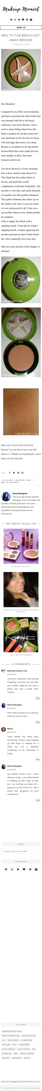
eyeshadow (16, 1058)
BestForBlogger (35, 1088)
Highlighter (24, 1045)
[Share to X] (14, 473)
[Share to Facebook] (9, 473)
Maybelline (6, 1054)
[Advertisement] (21, 899)
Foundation (26, 1040)
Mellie (10, 728)
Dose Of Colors (28, 1036)
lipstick (27, 1058)
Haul (14, 1045)
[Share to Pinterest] (18, 473)
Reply (38, 698)
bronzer (20, 480)
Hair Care (6, 1045)
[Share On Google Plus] (23, 473)
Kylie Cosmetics (8, 1049)
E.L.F (3, 1040)
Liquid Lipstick (24, 1049)
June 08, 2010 (11, 732)
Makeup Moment (16, 1088)
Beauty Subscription (11, 1036)
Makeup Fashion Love (17, 671)
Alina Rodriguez (14, 704)
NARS (16, 1054)
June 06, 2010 (11, 674)
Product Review (26, 1054)
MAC (29, 480)
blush (10, 480)
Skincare (5, 1058)
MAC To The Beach (10, 482)
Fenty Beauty (13, 1040)
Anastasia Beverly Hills (12, 1031)
